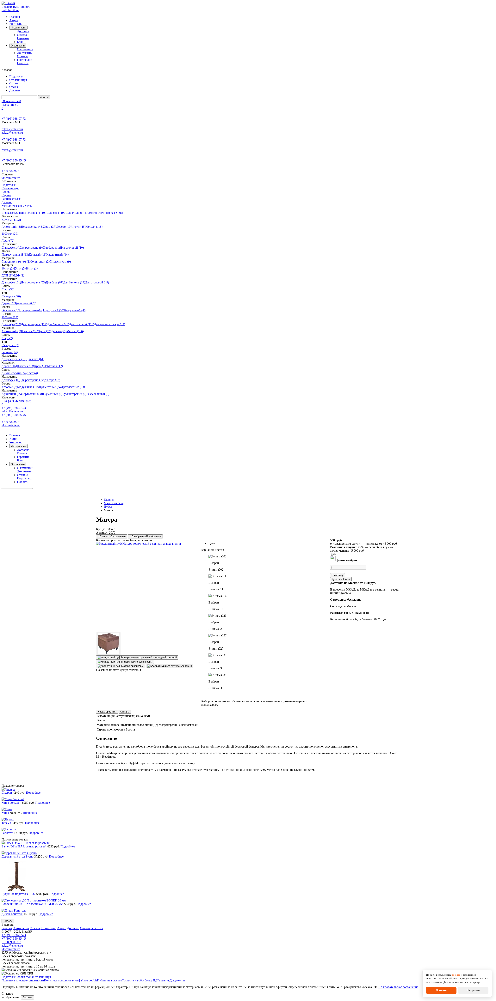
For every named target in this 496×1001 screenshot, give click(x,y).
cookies (456, 974)
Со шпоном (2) (40, 261)
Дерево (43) (9, 303)
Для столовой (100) (79, 212)
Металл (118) (93, 226)
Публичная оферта (109, 980)
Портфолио (24, 59)
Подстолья (16, 76)
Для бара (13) (51, 380)
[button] (263, 563)
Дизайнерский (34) (14, 373)
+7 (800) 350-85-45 (14, 160)
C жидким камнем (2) (16, 261)
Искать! (44, 97)
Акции (13, 20)
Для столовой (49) (97, 282)
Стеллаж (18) (22, 401)
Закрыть (27, 997)
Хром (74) (44, 331)
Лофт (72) (8, 240)
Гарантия (23, 38)
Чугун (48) (78, 226)
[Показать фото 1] (108, 643)
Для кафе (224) (11, 212)
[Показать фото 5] (169, 666)
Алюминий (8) (11, 226)
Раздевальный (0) (97, 394)
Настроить (473, 990)
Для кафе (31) (10, 380)
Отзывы (22, 56)
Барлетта (7, 832)
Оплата (22, 34)
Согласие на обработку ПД (139, 980)
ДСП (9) (7, 275)
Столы (13, 83)
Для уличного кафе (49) (109, 324)
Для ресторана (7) (31, 380)
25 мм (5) (20, 268)
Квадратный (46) (75, 310)
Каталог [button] (7, 69)
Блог (20, 41)
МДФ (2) (18, 275)
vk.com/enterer (11, 177)
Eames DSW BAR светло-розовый (24, 846)
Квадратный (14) (57, 254)
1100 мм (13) (10, 317)
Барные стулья (11, 198)
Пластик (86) (29, 331)
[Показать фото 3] (125, 662)
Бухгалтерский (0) (74, 394)
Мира (5, 812)
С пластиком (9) (60, 261)
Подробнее (33, 792)
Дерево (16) (9, 366)
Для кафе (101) (11, 282)
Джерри (7, 792)
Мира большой (11, 802)
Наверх (7, 920)
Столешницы (18, 80)
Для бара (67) (54, 282)
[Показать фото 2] (137, 657)
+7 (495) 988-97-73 (14, 118)
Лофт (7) (7, 338)
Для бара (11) (51, 247)
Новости (22, 63)
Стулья (13, 86)
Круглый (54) (55, 310)
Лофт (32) (8, 289)
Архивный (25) (12, 394)
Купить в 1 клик (341, 579)
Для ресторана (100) (34, 212)
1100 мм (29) (10, 233)
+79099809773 (11, 171)
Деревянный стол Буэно (18, 856)
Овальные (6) (10, 310)
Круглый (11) (37, 254)
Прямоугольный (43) (32, 310)
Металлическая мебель (17, 205)
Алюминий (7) (11, 331)
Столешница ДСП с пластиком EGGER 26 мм (32, 904)
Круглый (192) (11, 219)
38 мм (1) (32, 268)
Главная (14, 16)
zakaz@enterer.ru (12, 129)
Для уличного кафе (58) (107, 212)
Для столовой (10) (72, 247)
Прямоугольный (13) (15, 254)
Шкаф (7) (8, 401)
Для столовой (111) (81, 324)
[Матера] (141, 587)
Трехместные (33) (73, 387)
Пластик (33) (25, 366)
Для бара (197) (56, 212)
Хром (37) (49, 226)
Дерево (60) (58, 331)
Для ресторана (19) (14, 359)
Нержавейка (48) (32, 226)
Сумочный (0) (53, 394)
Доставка (23, 31)
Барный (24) (10, 352)
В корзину (337, 575)
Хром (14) (40, 366)
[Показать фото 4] (120, 666)
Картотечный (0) (33, 394)
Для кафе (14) (10, 247)
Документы (24, 52)
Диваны (14, 90)
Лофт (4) (32, 373)
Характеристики (107, 711)
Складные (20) (11, 296)
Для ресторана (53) (33, 282)
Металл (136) (75, 331)
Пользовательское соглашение (398, 987)
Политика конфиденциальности (23, 980)
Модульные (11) (27, 387)
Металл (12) (55, 366)
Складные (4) (10, 345)
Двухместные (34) (50, 387)
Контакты (15, 23)
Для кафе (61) (35, 359)
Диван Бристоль (12, 914)
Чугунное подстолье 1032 (18, 893)
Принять (441, 990)
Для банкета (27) (58, 324)
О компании (25, 49)
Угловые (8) (9, 387)
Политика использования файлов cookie (70, 980)
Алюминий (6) (26, 303)
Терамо (6, 822)
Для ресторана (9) (31, 247)
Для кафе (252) (11, 324)
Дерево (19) (63, 226)
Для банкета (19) (74, 282)
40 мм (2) (8, 268)
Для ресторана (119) (34, 324)
